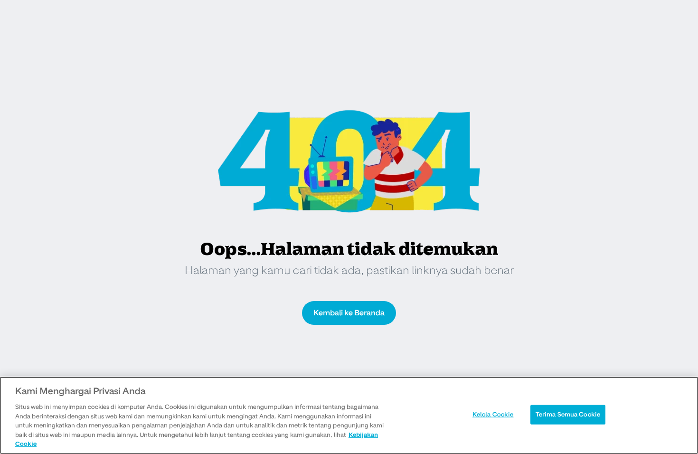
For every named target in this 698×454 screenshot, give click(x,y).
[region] (349, 415)
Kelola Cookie (493, 414)
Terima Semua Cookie (568, 414)
